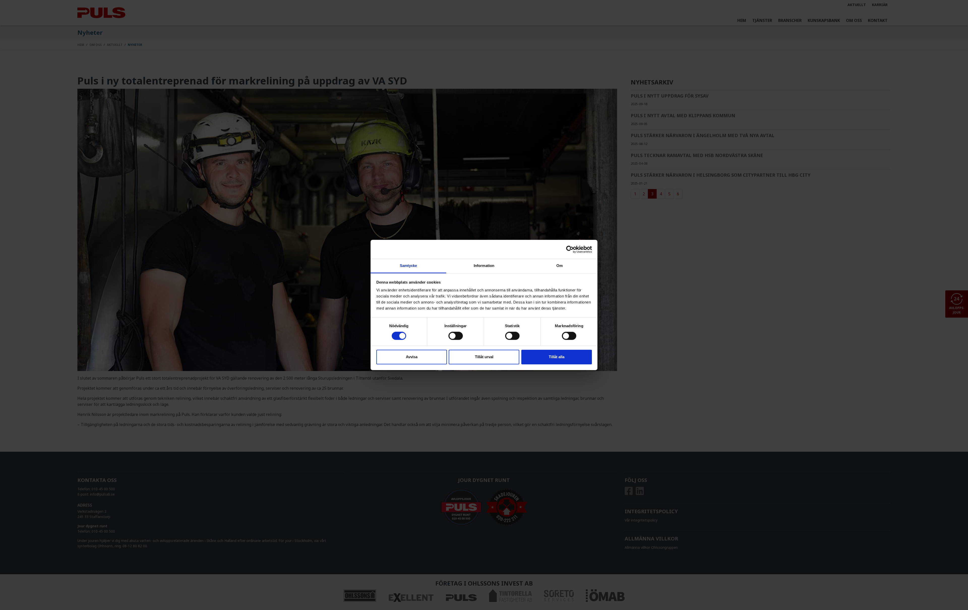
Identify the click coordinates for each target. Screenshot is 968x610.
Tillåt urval (484, 357)
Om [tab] (559, 265)
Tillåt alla (556, 357)
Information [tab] (484, 265)
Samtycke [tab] (408, 265)
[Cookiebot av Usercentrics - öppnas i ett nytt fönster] (570, 249)
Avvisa (411, 357)
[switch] (455, 336)
